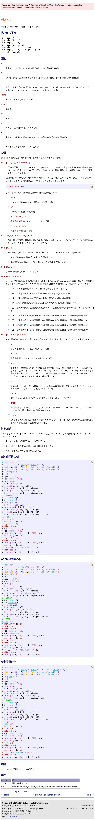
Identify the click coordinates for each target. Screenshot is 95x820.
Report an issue (21, 791)
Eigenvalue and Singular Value (47, 794)
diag (23, 464)
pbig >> (90, 794)
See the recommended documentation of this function (25, 7)
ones (33, 464)
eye (9, 472)
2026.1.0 (52, 5)
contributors (13, 816)
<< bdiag (5, 794)
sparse (12, 498)
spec (8, 769)
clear (5, 462)
